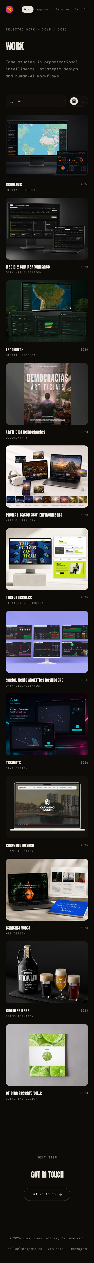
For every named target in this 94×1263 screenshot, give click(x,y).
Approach (43, 9)
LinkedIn (55, 1249)
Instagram (78, 1249)
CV (77, 9)
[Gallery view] (74, 101)
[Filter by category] (11, 101)
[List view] (83, 101)
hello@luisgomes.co (24, 1249)
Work (27, 9)
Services (63, 9)
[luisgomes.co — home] (10, 9)
